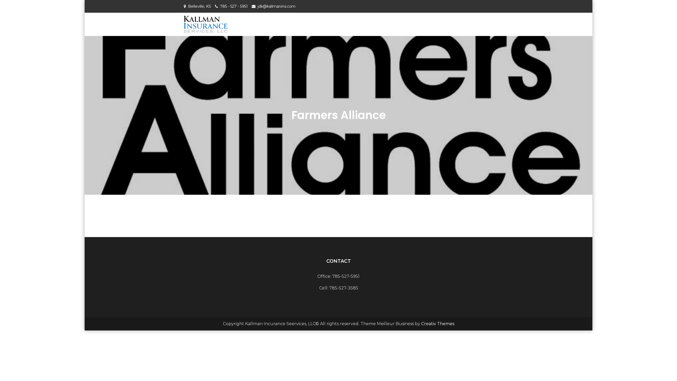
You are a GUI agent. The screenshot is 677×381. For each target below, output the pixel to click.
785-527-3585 (343, 288)
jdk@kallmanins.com (276, 6)
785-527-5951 (346, 276)
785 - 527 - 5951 (234, 6)
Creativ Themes (437, 323)
